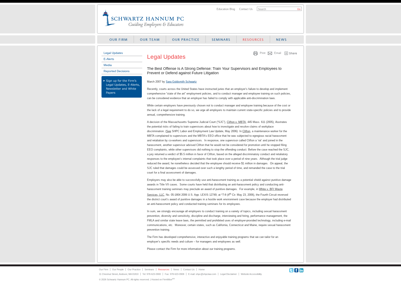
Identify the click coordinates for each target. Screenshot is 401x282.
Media (108, 65)
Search (262, 9)
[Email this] (270, 53)
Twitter (291, 270)
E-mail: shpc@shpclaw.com (202, 274)
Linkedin (301, 270)
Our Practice (185, 40)
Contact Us (246, 9)
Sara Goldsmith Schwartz (181, 81)
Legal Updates (113, 53)
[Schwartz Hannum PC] (143, 28)
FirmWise (168, 279)
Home (202, 269)
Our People (118, 269)
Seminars (221, 40)
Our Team (150, 40)
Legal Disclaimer (228, 274)
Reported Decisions (116, 71)
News (281, 40)
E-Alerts (109, 59)
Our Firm (118, 40)
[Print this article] (256, 53)
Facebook (296, 270)
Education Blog (226, 9)
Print (262, 53)
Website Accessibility (251, 274)
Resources (253, 40)
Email (277, 53)
